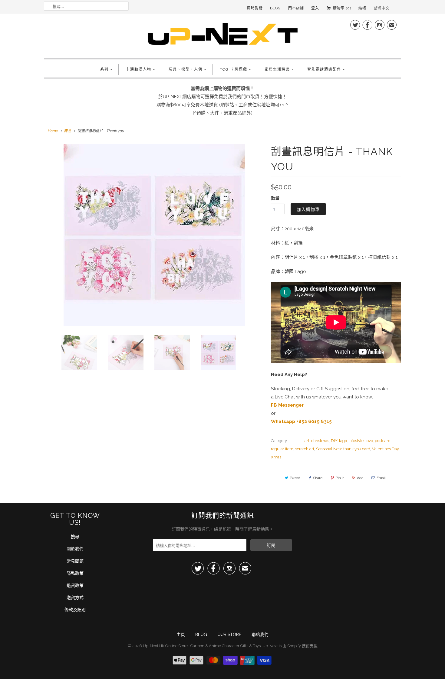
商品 (67, 131)
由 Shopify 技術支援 (300, 646)
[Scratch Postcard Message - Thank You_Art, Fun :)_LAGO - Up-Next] (154, 235)
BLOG (201, 634)
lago (343, 440)
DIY (334, 440)
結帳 (362, 8)
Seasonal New (328, 449)
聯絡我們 (260, 634)
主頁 (180, 634)
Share (317, 478)
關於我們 (75, 548)
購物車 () (341, 8)
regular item (282, 449)
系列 (104, 69)
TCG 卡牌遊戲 (233, 69)
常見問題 (75, 561)
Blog (275, 8)
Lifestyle (356, 440)
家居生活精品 (277, 69)
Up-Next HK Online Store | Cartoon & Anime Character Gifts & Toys (202, 646)
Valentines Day (385, 449)
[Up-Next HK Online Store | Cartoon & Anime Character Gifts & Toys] (222, 35)
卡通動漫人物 (138, 69)
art (307, 440)
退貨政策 (75, 585)
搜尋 (75, 536)
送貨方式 (75, 597)
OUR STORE (229, 634)
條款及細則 (75, 609)
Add (360, 478)
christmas (320, 440)
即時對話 (255, 8)
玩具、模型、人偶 (186, 69)
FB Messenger (287, 405)
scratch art (304, 449)
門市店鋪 (296, 8)
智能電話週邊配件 (324, 69)
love (369, 440)
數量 (275, 198)
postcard (383, 440)
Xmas (276, 457)
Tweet (295, 478)
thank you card (356, 449)
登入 (315, 8)
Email (381, 478)
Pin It (340, 478)
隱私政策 (75, 573)
